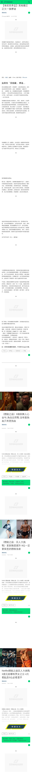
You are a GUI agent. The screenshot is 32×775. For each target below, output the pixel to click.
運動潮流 (4, 12)
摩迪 (25, 350)
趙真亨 (24, 476)
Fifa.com (24, 77)
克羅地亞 (18, 350)
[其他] (29, 13)
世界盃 (11, 350)
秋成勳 (17, 476)
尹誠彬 (11, 476)
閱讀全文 (16, 470)
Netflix (11, 605)
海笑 (6, 77)
